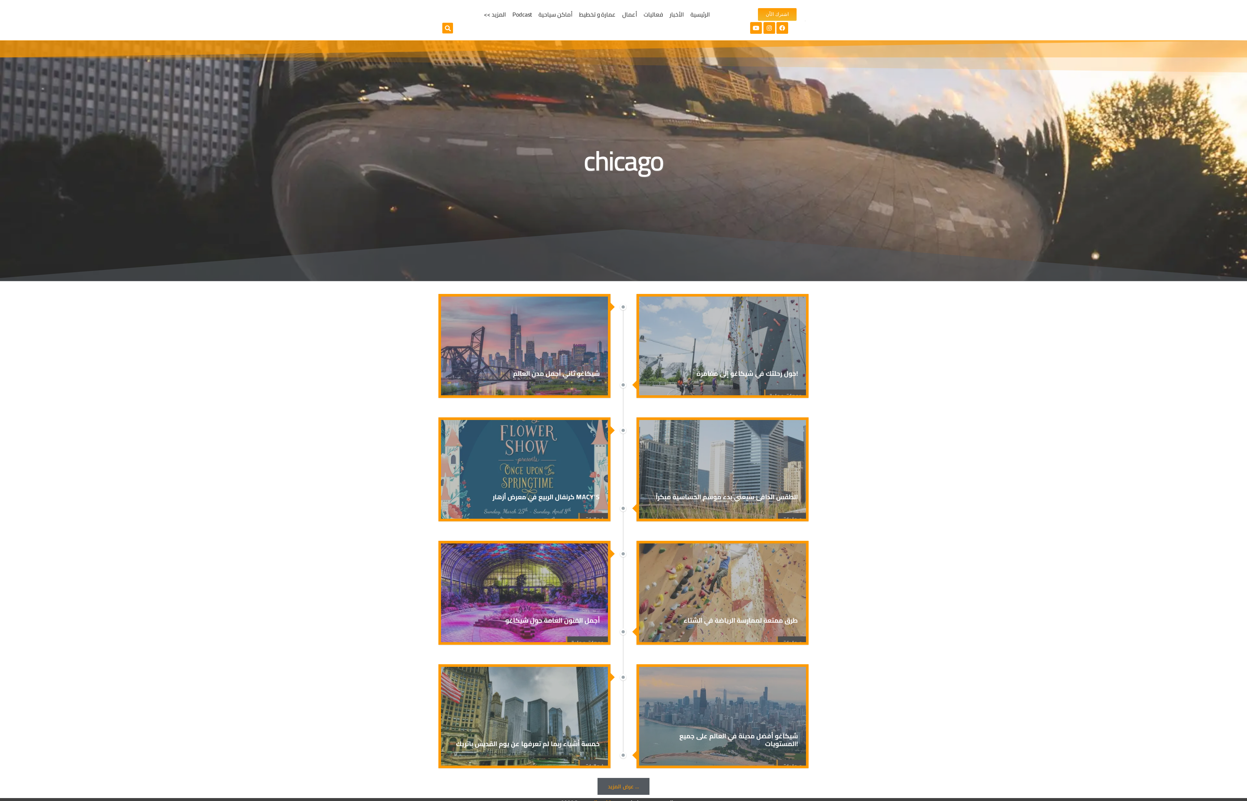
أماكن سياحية (555, 14)
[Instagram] (769, 28)
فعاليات (653, 14)
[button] (447, 28)
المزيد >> (495, 14)
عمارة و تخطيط (597, 14)
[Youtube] (756, 28)
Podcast (522, 14)
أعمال (629, 14)
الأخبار (677, 14)
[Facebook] (782, 28)
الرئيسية (700, 14)
